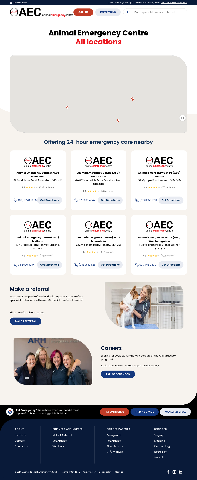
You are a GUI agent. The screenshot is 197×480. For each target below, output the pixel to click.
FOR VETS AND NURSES (67, 429)
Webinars (58, 446)
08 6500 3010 (26, 265)
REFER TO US (108, 12)
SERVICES (160, 429)
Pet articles (114, 441)
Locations (20, 435)
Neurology (160, 452)
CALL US (83, 12)
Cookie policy (105, 472)
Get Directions (49, 200)
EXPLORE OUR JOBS (118, 374)
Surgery (159, 435)
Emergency (114, 435)
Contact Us (21, 446)
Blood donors (115, 446)
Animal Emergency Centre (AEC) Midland (37, 239)
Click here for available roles (174, 3)
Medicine (159, 441)
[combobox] (155, 12)
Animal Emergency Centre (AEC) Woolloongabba (159, 239)
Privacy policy (89, 472)
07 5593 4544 (87, 200)
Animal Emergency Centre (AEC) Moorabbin (98, 239)
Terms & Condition (71, 472)
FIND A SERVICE (144, 412)
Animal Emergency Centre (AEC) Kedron (159, 174)
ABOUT (19, 429)
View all (158, 457)
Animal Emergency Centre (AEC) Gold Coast (98, 174)
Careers (20, 441)
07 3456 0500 (147, 265)
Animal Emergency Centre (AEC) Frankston (37, 174)
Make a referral (25, 321)
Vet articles (59, 441)
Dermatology (162, 446)
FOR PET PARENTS (118, 429)
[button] (118, 120)
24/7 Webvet (115, 452)
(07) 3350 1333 (148, 200)
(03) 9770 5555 (27, 200)
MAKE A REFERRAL (175, 412)
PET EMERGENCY (114, 412)
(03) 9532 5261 (87, 265)
